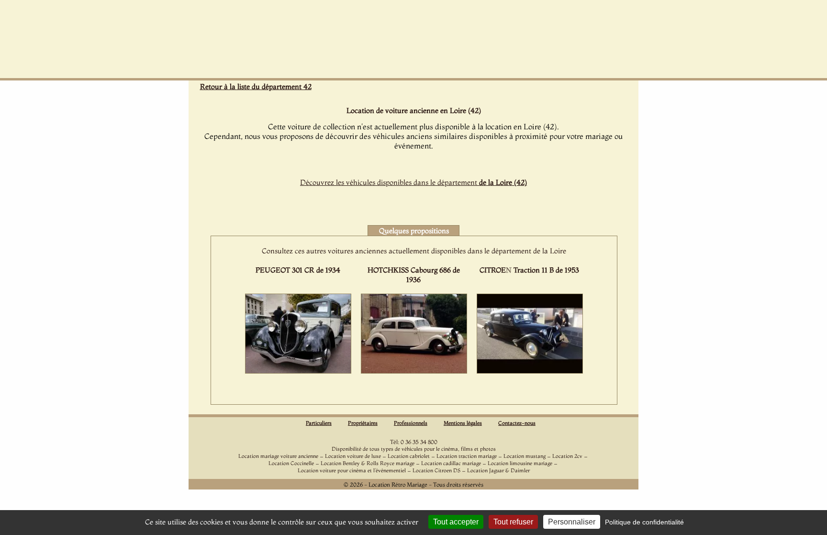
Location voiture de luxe (353, 456)
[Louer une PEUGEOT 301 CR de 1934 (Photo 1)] (298, 371)
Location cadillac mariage (451, 463)
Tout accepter (456, 522)
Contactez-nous (517, 423)
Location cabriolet (409, 456)
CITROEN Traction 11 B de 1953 (529, 269)
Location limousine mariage (520, 463)
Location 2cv (567, 456)
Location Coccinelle (291, 463)
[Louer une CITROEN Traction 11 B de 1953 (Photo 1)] (530, 371)
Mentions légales (463, 423)
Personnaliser (571, 522)
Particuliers (319, 423)
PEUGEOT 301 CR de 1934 (298, 269)
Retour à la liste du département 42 (256, 86)
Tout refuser (513, 522)
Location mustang (524, 456)
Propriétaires (363, 423)
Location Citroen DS (436, 470)
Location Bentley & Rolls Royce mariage (367, 463)
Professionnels (410, 423)
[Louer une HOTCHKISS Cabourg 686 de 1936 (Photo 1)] (414, 371)
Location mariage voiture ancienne (278, 456)
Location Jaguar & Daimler (498, 470)
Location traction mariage (466, 456)
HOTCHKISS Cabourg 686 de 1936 (414, 274)
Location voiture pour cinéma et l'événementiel (352, 470)
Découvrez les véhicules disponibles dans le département (413, 182)
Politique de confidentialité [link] (644, 522)
